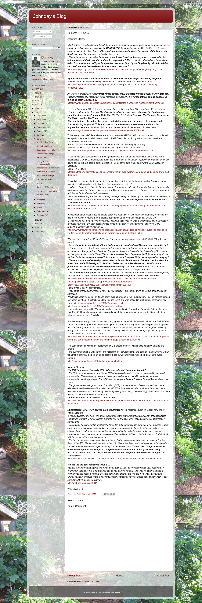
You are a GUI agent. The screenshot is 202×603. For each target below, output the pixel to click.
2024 (37, 97)
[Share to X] (108, 494)
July (39, 135)
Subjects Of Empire (45, 187)
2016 (37, 231)
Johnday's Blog (49, 16)
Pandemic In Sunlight (46, 175)
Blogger (116, 593)
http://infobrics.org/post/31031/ (82, 483)
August (40, 131)
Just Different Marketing (47, 191)
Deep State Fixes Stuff (46, 150)
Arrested (40, 183)
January (41, 215)
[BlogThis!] (106, 494)
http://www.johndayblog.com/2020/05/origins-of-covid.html (95, 306)
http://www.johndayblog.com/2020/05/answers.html (98, 303)
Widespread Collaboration (48, 168)
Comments (40, 36)
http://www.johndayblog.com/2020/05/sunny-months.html (94, 361)
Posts (37, 31)
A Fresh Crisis (43, 195)
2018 (37, 224)
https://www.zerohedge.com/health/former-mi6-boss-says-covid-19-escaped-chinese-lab (110, 150)
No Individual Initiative (46, 146)
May (39, 199)
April (39, 203)
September (42, 127)
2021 (37, 108)
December (42, 116)
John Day (48, 58)
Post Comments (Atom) (89, 582)
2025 (37, 93)
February (41, 211)
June (39, 139)
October (41, 123)
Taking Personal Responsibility (44, 162)
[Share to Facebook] (111, 494)
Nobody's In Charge (45, 154)
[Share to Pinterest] (114, 494)
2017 (37, 227)
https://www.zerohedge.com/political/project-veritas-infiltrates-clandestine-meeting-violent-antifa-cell (115, 103)
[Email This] (103, 494)
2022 (37, 105)
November (42, 119)
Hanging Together (44, 179)
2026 (37, 89)
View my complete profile (42, 79)
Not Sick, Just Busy (45, 142)
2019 (37, 220)
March (40, 207)
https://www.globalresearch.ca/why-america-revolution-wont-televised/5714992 (105, 130)
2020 (37, 112)
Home (119, 575)
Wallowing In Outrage (46, 172)
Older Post (163, 575)
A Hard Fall (41, 157)
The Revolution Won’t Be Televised (84, 109)
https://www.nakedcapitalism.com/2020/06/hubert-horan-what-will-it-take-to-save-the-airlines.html (114, 458)
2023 (37, 101)
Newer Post (74, 575)
